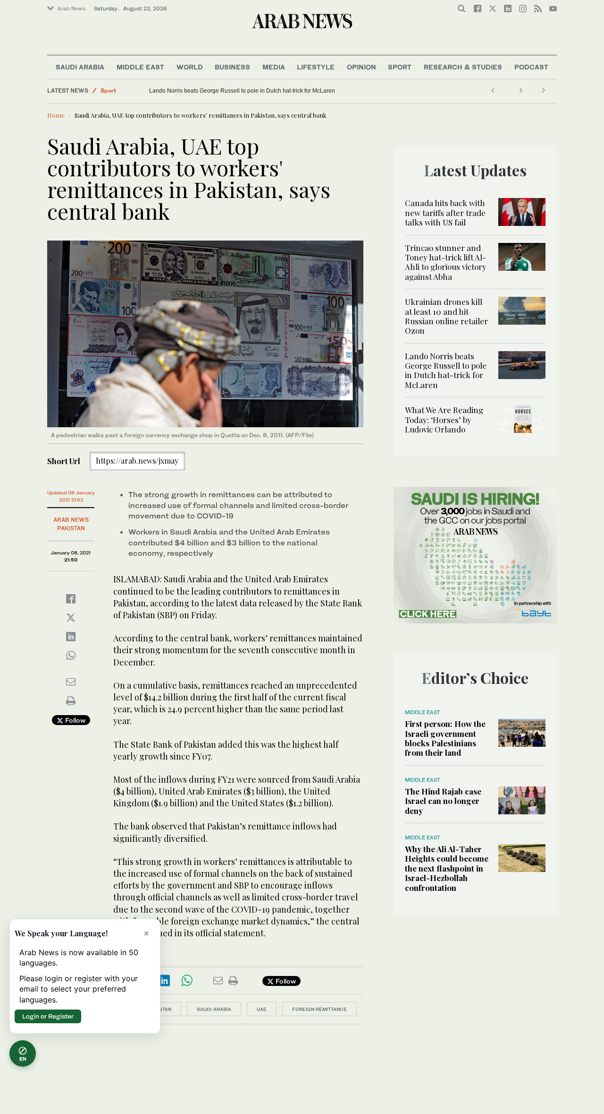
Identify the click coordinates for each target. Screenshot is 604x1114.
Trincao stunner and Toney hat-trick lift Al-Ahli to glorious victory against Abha (446, 262)
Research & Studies (463, 67)
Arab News (71, 8)
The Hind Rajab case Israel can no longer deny (443, 801)
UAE (262, 1009)
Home (56, 115)
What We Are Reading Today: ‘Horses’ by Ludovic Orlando (444, 419)
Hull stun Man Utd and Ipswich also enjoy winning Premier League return (189, 90)
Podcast (531, 67)
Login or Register (48, 1016)
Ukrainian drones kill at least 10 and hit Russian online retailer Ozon (446, 316)
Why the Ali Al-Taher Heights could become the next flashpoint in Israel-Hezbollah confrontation (446, 868)
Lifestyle (316, 67)
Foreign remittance (319, 1009)
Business (232, 67)
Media (273, 67)
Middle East (140, 67)
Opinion (361, 67)
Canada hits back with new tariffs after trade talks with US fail (445, 212)
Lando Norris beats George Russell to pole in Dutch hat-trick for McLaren (335, 90)
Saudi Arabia (80, 67)
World (189, 67)
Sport (399, 67)
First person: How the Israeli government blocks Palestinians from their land (445, 738)
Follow (74, 720)
